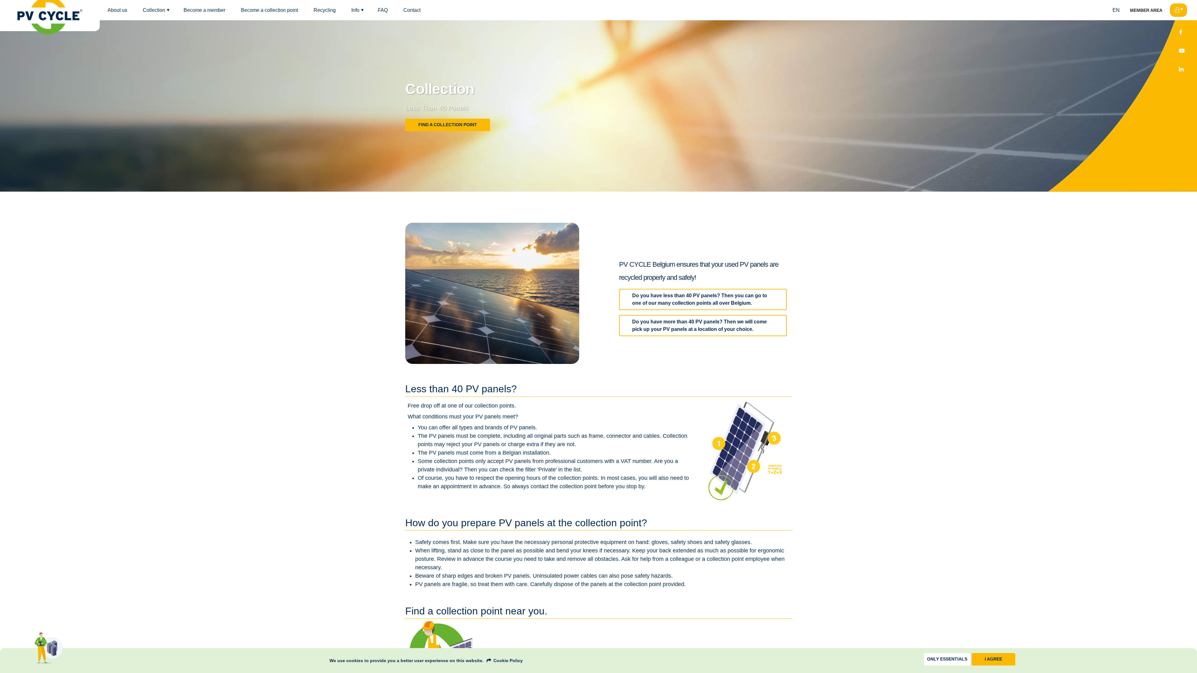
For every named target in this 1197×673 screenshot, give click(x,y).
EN (1116, 10)
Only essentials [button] (947, 659)
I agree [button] (993, 659)
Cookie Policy (508, 660)
